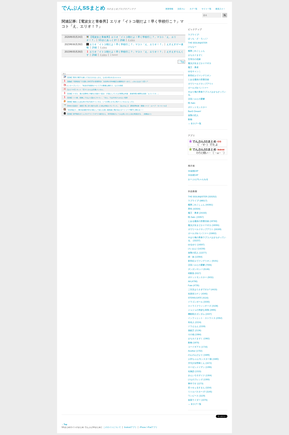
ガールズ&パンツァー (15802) (202, 233)
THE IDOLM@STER (197, 43)
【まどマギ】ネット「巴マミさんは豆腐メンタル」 (85, 89)
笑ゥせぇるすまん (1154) (199, 387)
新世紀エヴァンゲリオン (199, 75)
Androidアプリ (130, 427)
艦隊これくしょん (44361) (200, 205)
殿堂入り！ (220, 9)
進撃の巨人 (193, 115)
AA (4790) (192, 281)
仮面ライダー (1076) (198, 400)
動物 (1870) (193, 342)
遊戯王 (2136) (194, 330)
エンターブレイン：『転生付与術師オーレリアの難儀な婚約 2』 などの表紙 (94, 85)
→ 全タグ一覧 (194, 123)
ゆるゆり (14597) (196, 244)
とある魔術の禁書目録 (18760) (202, 221)
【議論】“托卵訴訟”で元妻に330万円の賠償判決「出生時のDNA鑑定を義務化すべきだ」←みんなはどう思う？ (107, 81)
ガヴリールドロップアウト (200, 83)
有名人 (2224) (194, 322)
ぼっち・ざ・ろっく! (198, 38)
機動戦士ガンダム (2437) (200, 314)
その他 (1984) (194, 334)
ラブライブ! (193, 34)
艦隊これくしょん (196, 51)
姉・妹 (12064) (195, 257)
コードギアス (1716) (198, 347)
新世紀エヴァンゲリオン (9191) (203, 261)
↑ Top (181, 62)
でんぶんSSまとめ (83, 8)
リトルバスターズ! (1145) (200, 391)
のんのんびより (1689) (199, 355)
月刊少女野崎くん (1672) (200, 363)
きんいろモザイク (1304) (200, 375)
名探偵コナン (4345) (198, 293)
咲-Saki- (192, 103)
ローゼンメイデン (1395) (200, 367)
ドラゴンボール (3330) (199, 302)
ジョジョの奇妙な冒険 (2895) (202, 310)
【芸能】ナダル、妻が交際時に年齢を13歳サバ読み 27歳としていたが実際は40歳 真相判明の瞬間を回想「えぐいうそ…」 (113, 94)
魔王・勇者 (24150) (197, 213)
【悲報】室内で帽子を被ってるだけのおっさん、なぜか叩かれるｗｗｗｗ (93, 77)
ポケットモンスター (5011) (201, 277)
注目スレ (181, 9)
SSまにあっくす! (107, 40)
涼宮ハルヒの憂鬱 (196, 99)
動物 (190, 119)
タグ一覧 (193, 9)
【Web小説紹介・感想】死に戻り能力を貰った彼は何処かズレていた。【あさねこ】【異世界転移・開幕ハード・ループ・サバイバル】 (116, 106)
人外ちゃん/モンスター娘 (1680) (203, 359)
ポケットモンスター (197, 107)
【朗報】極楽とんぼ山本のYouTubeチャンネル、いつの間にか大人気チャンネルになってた (100, 102)
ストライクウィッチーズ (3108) (203, 306)
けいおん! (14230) (196, 248)
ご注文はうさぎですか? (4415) (202, 289)
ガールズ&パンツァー (198, 88)
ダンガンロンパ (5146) (199, 269)
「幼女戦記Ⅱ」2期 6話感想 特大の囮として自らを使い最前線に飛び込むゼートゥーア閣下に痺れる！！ (105, 110)
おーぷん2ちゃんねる (198, 179)
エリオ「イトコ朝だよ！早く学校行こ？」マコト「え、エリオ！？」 (126, 44)
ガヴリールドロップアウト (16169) (204, 229)
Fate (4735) (193, 285)
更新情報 (169, 9)
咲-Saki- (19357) (196, 217)
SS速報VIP (193, 171)
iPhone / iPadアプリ (148, 427)
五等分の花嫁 (194, 59)
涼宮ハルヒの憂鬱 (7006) (200, 265)
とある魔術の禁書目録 (198, 79)
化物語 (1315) (194, 371)
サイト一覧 (206, 9)
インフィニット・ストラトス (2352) (205, 318)
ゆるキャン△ (194, 71)
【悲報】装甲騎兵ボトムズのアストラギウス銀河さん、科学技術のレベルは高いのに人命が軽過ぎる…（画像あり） (109, 114)
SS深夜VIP (193, 175)
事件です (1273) (195, 383)
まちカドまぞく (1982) (199, 338)
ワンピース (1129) (196, 396)
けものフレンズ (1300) (199, 379)
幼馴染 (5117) (194, 273)
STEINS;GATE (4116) (198, 298)
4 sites (131, 40)
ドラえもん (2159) (196, 326)
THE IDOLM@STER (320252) (202, 196)
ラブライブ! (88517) (197, 200)
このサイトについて (112, 427)
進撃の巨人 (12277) (197, 253)
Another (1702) (195, 351)
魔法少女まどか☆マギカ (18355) (203, 225)
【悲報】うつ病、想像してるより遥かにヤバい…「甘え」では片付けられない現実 (97, 98)
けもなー (192, 47)
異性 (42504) (194, 209)
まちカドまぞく (195, 55)
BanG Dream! (194, 111)
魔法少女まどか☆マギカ (199, 63)
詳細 (122, 40)
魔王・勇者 (193, 67)
